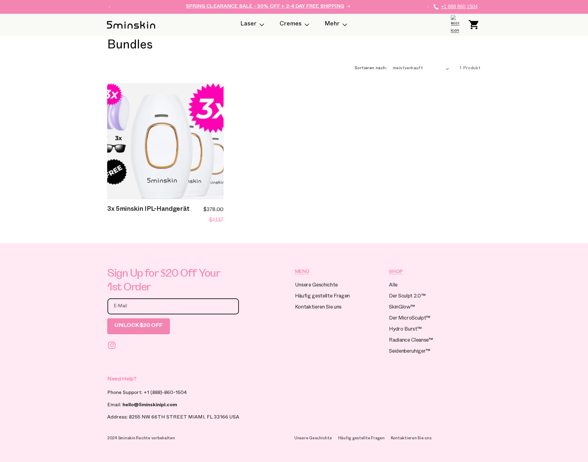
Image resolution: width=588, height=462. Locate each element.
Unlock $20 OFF (139, 326)
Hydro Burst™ (405, 329)
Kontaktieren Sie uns (318, 307)
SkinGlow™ (402, 307)
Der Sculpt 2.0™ (407, 296)
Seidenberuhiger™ (409, 351)
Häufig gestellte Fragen (322, 296)
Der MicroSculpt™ (409, 318)
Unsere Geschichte (316, 285)
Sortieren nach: (371, 68)
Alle (393, 285)
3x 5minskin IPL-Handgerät (148, 209)
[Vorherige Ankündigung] (109, 7)
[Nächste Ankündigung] (428, 7)
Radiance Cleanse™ (411, 340)
